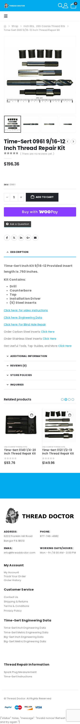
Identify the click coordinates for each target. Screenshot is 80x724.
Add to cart (45, 197)
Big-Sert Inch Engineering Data (23, 637)
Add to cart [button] (31, 414)
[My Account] (65, 5)
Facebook (7, 238)
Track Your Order (15, 576)
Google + (28, 238)
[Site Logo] (14, 5)
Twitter (14, 238)
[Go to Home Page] (5, 26)
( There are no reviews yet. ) (37, 153)
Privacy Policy (13, 611)
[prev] (67, 141)
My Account (11, 572)
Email (35, 238)
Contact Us (11, 597)
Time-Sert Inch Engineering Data (25, 628)
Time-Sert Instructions (18, 676)
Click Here (48, 332)
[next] (73, 141)
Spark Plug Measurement (20, 672)
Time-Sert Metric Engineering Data (26, 632)
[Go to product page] (21, 425)
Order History (12, 580)
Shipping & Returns (16, 601)
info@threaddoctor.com (19, 552)
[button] (60, 5)
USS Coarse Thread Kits (15, 447)
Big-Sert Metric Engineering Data (25, 641)
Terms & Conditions (16, 606)
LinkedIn (21, 238)
